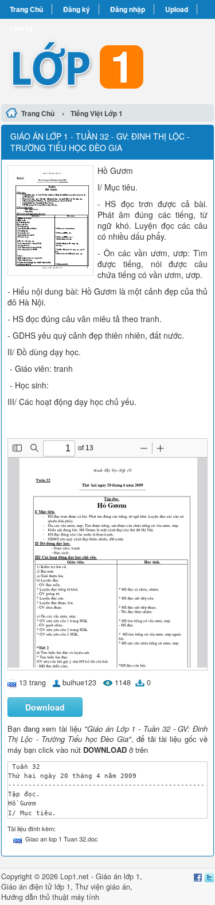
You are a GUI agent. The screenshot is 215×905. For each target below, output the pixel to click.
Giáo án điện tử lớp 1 (36, 887)
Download (45, 707)
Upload (176, 9)
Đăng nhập (127, 9)
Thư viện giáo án (102, 887)
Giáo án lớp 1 (118, 876)
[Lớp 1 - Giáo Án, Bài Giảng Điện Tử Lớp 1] (107, 60)
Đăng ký (76, 9)
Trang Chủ (26, 9)
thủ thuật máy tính (69, 897)
